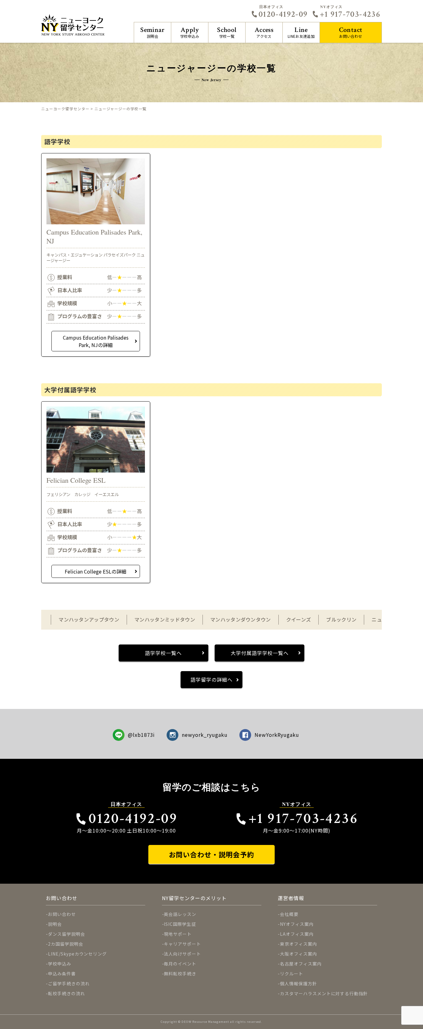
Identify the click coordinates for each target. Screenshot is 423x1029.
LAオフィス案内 (297, 934)
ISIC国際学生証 (180, 924)
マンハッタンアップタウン (89, 619)
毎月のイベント (180, 964)
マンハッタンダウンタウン (240, 619)
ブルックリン (341, 619)
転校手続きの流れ (66, 993)
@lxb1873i (141, 734)
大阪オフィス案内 (298, 954)
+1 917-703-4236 (350, 14)
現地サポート (178, 934)
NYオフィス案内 (297, 924)
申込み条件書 (62, 973)
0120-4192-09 (283, 14)
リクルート (291, 973)
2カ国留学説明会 (65, 944)
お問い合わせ (351, 32)
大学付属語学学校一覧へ (260, 653)
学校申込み (189, 32)
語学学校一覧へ (163, 653)
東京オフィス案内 (298, 944)
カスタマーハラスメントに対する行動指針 (324, 993)
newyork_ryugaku (204, 734)
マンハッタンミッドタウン (164, 619)
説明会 (152, 32)
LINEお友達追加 (301, 32)
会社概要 (289, 914)
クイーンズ (298, 619)
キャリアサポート (182, 944)
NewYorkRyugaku (277, 734)
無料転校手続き (180, 973)
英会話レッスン (180, 914)
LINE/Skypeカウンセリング (77, 954)
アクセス (264, 32)
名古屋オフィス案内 (301, 964)
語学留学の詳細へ (211, 679)
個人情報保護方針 (298, 983)
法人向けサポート (182, 954)
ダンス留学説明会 (66, 934)
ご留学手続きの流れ (69, 983)
